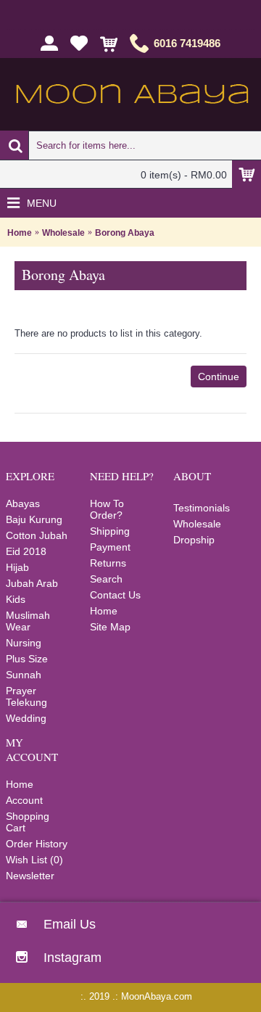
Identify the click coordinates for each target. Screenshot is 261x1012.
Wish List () (34, 859)
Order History (36, 843)
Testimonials (201, 508)
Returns (108, 563)
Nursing (23, 643)
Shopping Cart (27, 822)
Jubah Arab (32, 583)
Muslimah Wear (28, 621)
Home (19, 233)
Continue (218, 376)
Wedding (26, 718)
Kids (15, 599)
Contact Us (115, 595)
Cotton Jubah (36, 535)
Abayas (23, 503)
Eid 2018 (26, 551)
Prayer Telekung (26, 696)
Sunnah (23, 674)
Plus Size (27, 659)
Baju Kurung (34, 519)
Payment (110, 547)
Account (24, 800)
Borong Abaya (124, 233)
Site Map (110, 627)
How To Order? (107, 509)
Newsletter (30, 875)
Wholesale (63, 233)
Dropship (194, 540)
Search (106, 579)
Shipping (110, 531)
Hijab (17, 567)
